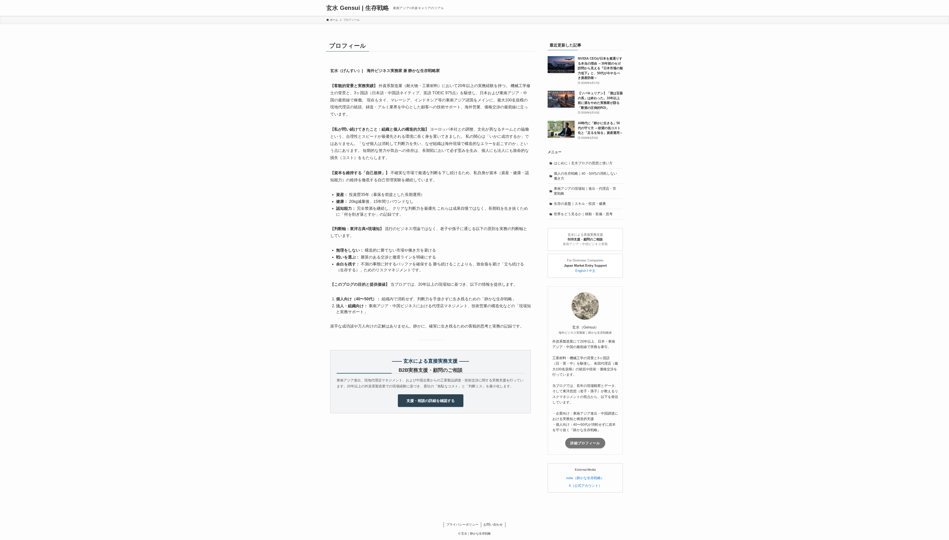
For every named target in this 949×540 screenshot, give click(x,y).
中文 (592, 271)
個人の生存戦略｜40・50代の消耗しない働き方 (585, 175)
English (580, 271)
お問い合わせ (493, 524)
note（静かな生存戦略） (585, 478)
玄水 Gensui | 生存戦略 (357, 8)
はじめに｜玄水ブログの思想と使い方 (583, 163)
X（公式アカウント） (585, 486)
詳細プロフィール (585, 443)
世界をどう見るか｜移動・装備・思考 (583, 214)
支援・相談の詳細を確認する (431, 401)
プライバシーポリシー (462, 524)
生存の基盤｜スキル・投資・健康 (580, 204)
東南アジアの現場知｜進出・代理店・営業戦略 (585, 191)
